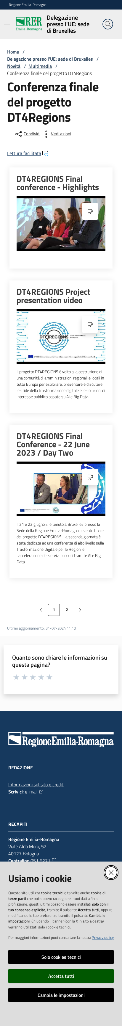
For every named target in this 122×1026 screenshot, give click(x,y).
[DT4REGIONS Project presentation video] (61, 336)
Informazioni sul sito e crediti (36, 784)
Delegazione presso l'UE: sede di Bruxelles (50, 58)
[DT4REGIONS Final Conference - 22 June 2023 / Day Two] (61, 489)
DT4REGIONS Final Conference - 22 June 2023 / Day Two (53, 444)
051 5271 (40, 860)
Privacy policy (103, 937)
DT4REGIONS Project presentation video (53, 296)
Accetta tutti (61, 976)
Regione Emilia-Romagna (27, 4)
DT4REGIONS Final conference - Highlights (58, 183)
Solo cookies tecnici (61, 957)
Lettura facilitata (24, 153)
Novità (13, 66)
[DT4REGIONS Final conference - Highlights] (61, 223)
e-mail (31, 791)
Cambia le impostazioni (61, 995)
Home (13, 51)
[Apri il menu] (6, 24)
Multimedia (40, 66)
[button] (107, 24)
